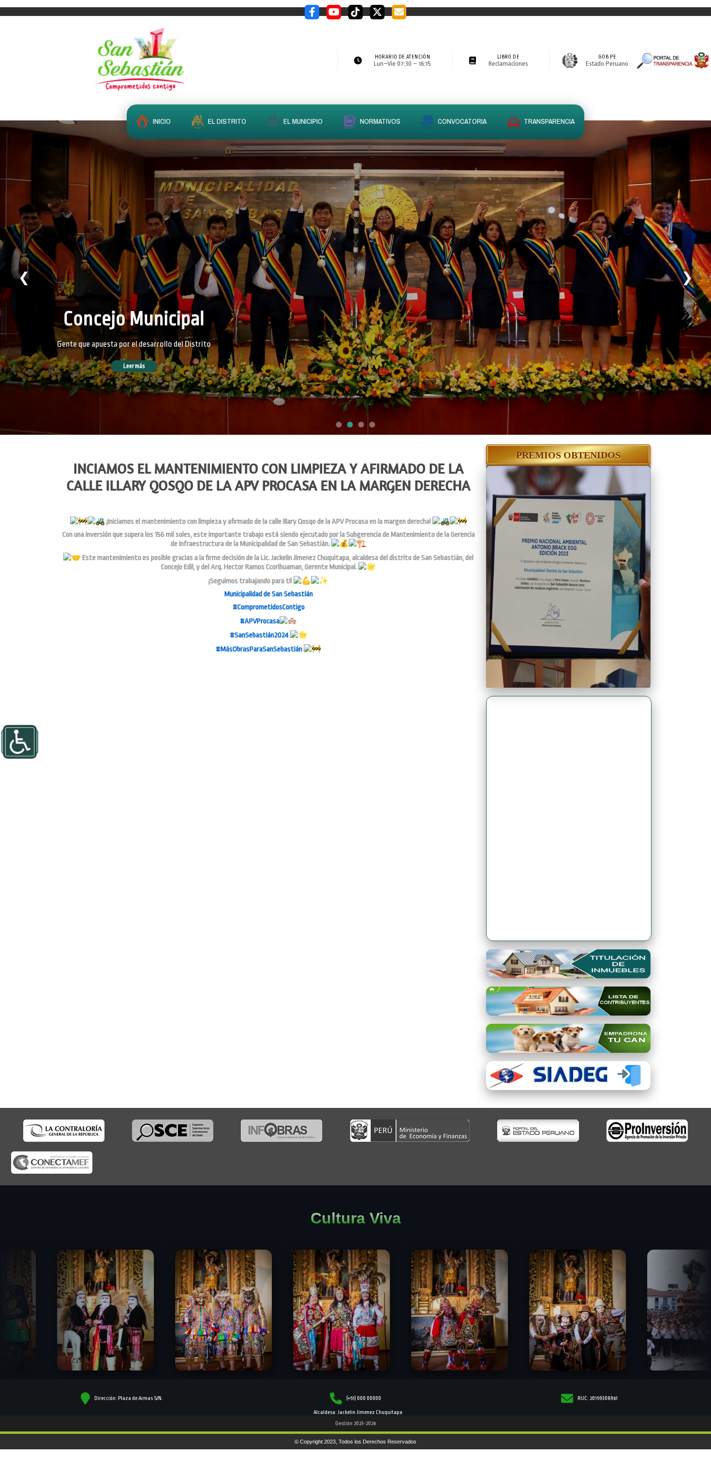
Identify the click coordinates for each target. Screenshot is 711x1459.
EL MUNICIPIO (302, 121)
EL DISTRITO (226, 121)
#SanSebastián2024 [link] (259, 635)
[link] (268, 594)
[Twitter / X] (377, 12)
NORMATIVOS (379, 121)
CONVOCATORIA (461, 121)
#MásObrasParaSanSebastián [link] (259, 649)
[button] (568, 455)
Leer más (147, 385)
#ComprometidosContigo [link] (269, 607)
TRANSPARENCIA (548, 121)
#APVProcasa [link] (260, 621)
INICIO (161, 121)
